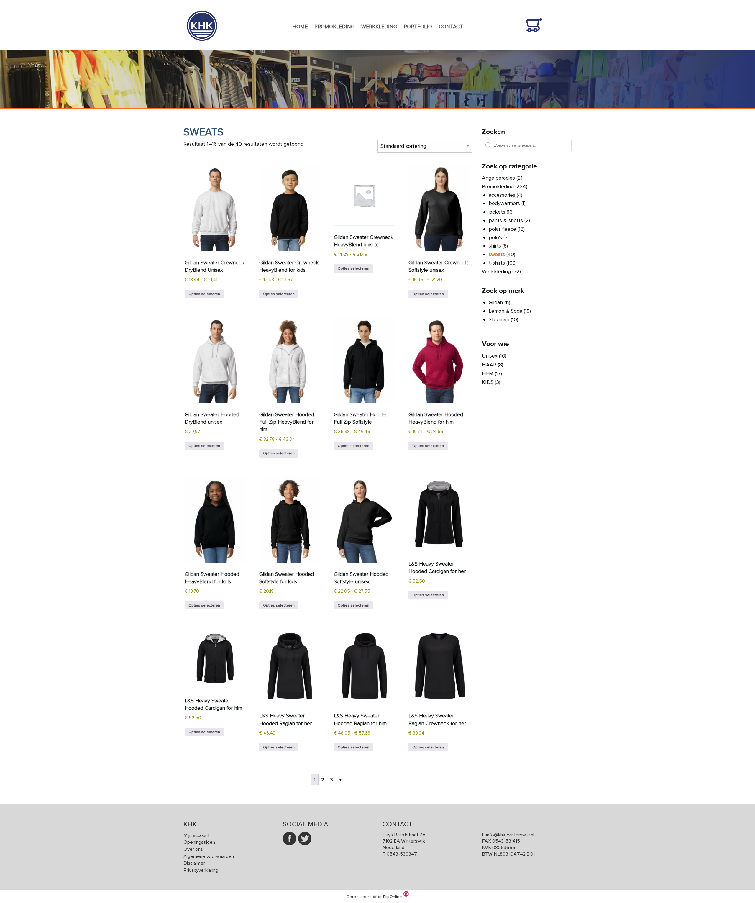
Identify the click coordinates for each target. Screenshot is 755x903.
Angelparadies (498, 178)
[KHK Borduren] (202, 45)
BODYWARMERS (504, 203)
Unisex (490, 356)
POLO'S (495, 237)
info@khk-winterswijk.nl (510, 835)
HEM (487, 373)
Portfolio (418, 26)
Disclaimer (194, 863)
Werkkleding (379, 26)
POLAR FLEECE (502, 229)
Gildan (496, 302)
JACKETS (497, 212)
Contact (451, 26)
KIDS (487, 382)
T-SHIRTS (497, 263)
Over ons (193, 849)
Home (300, 26)
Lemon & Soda (505, 311)
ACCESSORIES (502, 195)
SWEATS (497, 254)
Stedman (499, 319)
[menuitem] (300, 26)
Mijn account (196, 835)
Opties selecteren (204, 293)
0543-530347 (402, 854)
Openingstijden (199, 842)
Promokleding (334, 26)
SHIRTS (495, 245)
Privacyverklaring (200, 870)
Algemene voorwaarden (208, 856)
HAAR (489, 364)
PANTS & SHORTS (506, 220)
